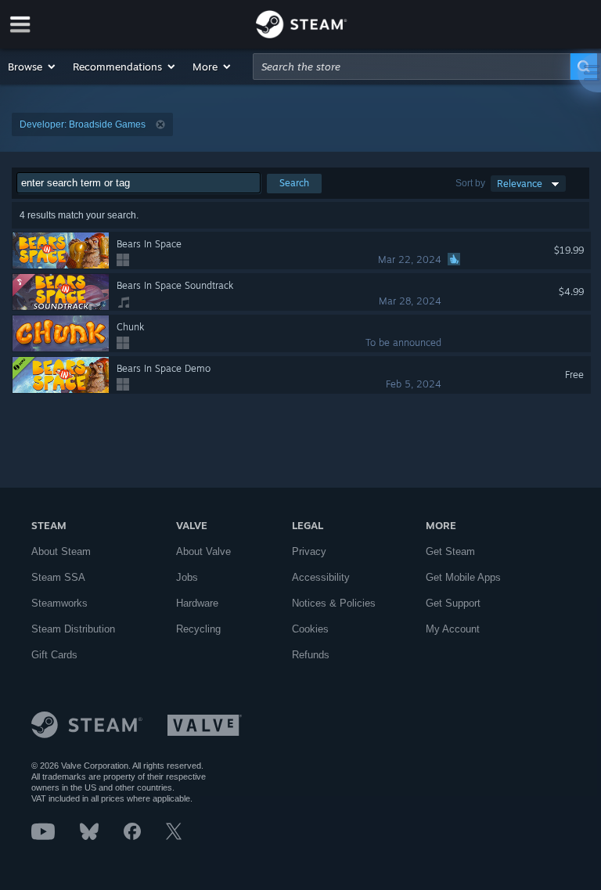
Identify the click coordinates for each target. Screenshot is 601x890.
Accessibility (321, 577)
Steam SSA (58, 577)
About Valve (203, 551)
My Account (453, 629)
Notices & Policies (334, 603)
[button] (32, 67)
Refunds (310, 655)
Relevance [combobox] (519, 183)
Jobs (187, 577)
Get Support (453, 603)
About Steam (61, 551)
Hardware (197, 603)
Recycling (198, 629)
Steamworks (59, 603)
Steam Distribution (73, 629)
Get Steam (450, 551)
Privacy (309, 551)
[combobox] (411, 66)
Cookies (310, 629)
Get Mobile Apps (463, 577)
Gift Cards (54, 655)
